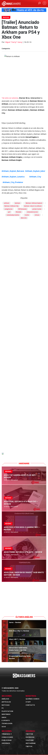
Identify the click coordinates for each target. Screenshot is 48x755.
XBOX (4, 717)
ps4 (9, 212)
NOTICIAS (6, 705)
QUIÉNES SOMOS (32, 699)
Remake (18, 212)
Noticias (6, 17)
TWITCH (29, 746)
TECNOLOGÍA (7, 723)
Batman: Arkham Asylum (34, 203)
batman (17, 203)
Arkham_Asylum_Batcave (13, 171)
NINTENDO (6, 714)
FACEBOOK (30, 737)
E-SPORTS (6, 720)
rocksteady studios (13, 215)
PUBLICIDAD (7, 740)
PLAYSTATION (7, 711)
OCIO (4, 727)
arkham (6, 203)
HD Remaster (22, 209)
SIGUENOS (6, 743)
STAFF (28, 702)
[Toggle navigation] (44, 3)
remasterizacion (32, 212)
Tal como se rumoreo (10, 98)
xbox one (24, 218)
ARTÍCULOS (6, 702)
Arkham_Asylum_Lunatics (13, 176)
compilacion (8, 209)
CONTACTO (30, 705)
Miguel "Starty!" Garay (13, 42)
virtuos (37, 215)
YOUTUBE (30, 740)
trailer (27, 215)
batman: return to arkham (33, 206)
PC (3, 708)
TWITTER (29, 734)
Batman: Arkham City (11, 206)
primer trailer (36, 209)
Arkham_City (35, 176)
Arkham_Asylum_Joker (35, 171)
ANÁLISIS (5, 699)
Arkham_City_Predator (13, 182)
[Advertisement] (24, 349)
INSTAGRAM (30, 743)
